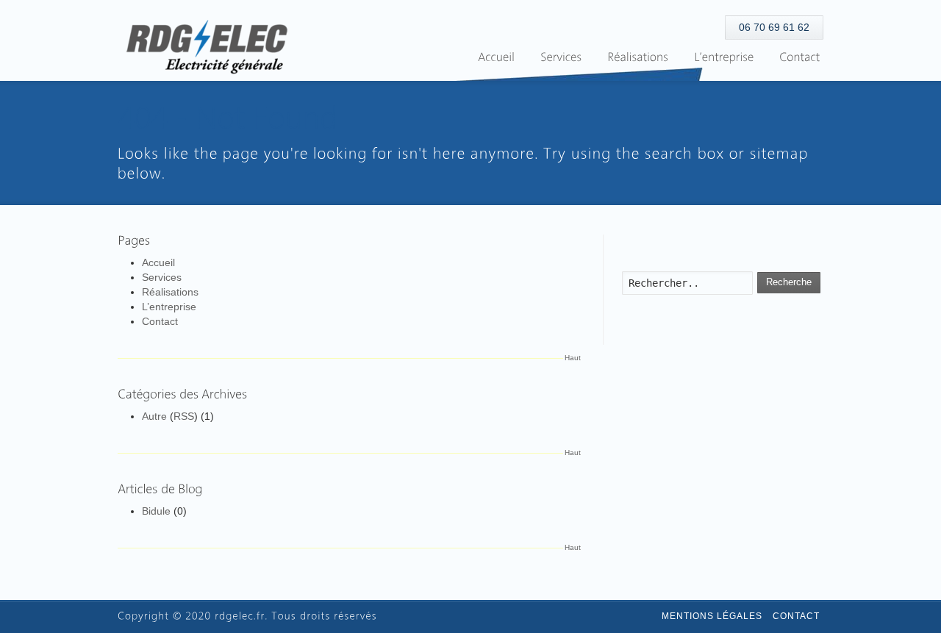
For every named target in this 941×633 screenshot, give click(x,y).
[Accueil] (496, 57)
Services (162, 277)
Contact (160, 321)
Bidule (156, 511)
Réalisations (170, 292)
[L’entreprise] (724, 57)
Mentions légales (712, 616)
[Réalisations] (637, 57)
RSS (183, 416)
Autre (154, 416)
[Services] (561, 57)
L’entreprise (169, 306)
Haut (573, 358)
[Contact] (799, 57)
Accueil (158, 262)
